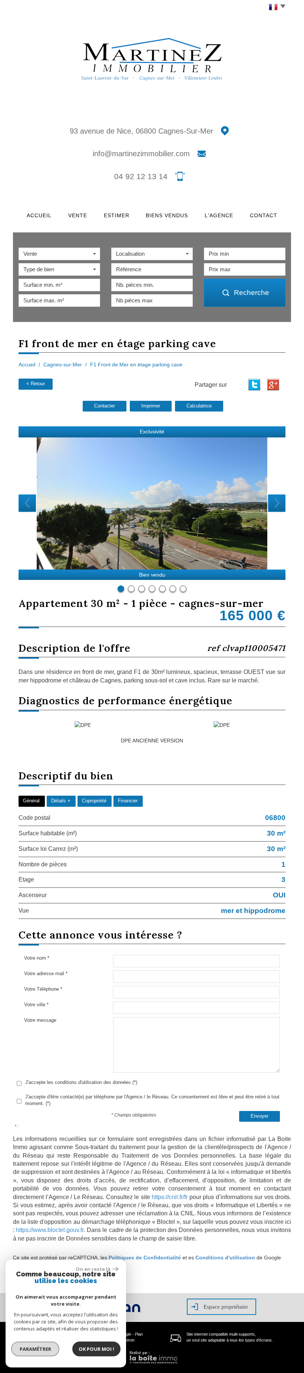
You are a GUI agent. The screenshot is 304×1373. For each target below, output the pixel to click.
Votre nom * (36, 958)
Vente (77, 215)
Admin (129, 1340)
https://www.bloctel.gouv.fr (49, 1230)
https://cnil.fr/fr (170, 1197)
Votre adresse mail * (45, 973)
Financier (128, 800)
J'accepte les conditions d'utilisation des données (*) (81, 1082)
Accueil (39, 215)
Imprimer (150, 406)
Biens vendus (167, 215)
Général (31, 800)
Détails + (60, 800)
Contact (263, 215)
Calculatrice (199, 406)
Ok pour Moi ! (96, 1349)
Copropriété (94, 800)
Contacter (104, 406)
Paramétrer (35, 1349)
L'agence (219, 215)
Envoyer (259, 1116)
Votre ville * (36, 1004)
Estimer (116, 215)
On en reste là (93, 1269)
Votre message (40, 1020)
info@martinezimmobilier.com (141, 154)
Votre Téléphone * (43, 989)
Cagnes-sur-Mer (62, 364)
